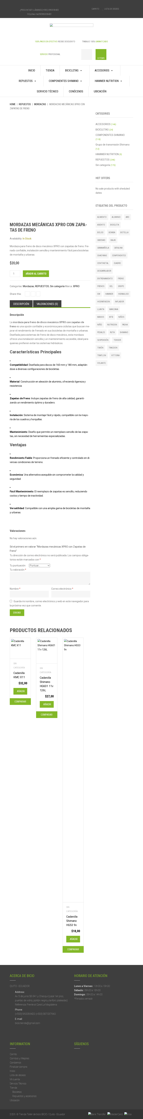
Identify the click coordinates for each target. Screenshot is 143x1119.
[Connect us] (33, 4)
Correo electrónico (62, 588)
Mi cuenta (15, 1079)
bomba (112, 232)
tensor (117, 340)
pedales (101, 332)
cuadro (117, 263)
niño (99, 324)
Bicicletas (17, 1092)
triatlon (101, 355)
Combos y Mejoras (19, 1058)
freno (121, 278)
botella (124, 232)
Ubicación (100, 91)
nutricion (112, 324)
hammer (109, 294)
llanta (100, 309)
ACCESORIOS (102, 70)
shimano (124, 332)
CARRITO (95, 9)
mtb (111, 317)
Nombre (15, 588)
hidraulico (123, 294)
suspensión (102, 340)
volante (101, 363)
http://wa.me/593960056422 (39, 14)
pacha (125, 324)
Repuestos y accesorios (24, 1096)
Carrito (13, 1054)
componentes (119, 255)
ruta (112, 332)
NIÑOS (121, 317)
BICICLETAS (71, 70)
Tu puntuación (17, 565)
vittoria (115, 355)
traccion (113, 348)
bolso (100, 232)
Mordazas (40, 104)
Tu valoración (18, 569)
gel (111, 286)
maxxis (100, 317)
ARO (127, 217)
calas (113, 240)
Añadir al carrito (36, 273)
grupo (121, 286)
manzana (113, 309)
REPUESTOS (26, 81)
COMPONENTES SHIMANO (63, 81)
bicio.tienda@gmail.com (27, 1023)
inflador (119, 301)
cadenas (101, 240)
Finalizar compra (18, 1066)
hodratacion (103, 301)
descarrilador (104, 271)
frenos (100, 286)
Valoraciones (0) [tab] (47, 304)
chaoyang (102, 255)
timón (100, 348)
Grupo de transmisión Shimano (113, 144)
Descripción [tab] (21, 304)
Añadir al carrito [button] (21, 692)
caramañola (103, 248)
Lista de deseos (18, 1075)
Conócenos (76, 91)
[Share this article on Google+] (33, 293)
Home (13, 104)
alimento (102, 217)
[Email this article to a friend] (38, 293)
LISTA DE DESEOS (111, 9)
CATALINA (118, 248)
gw (98, 294)
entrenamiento (105, 278)
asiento (101, 225)
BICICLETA (114, 225)
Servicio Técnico (47, 91)
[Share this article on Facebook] (27, 293)
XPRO (76, 286)
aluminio (116, 217)
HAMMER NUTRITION (107, 81)
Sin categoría (57, 286)
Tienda (50, 70)
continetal (103, 263)
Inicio (31, 70)
